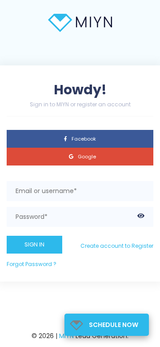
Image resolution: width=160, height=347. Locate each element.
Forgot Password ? (31, 264)
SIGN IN (34, 244)
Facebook (83, 138)
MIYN (66, 335)
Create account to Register (116, 246)
